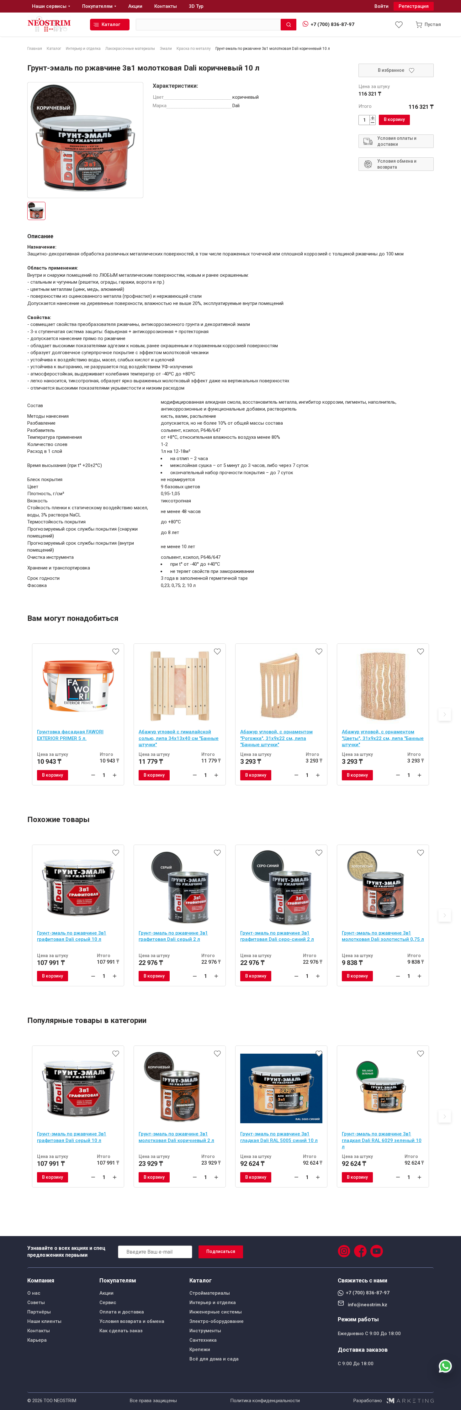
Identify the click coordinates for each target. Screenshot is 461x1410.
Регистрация (414, 6)
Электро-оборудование (216, 1321)
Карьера (37, 1340)
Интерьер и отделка (212, 1302)
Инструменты (205, 1331)
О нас (33, 1293)
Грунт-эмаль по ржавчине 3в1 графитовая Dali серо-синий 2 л (277, 936)
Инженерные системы (215, 1312)
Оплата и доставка (121, 1312)
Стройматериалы (209, 1293)
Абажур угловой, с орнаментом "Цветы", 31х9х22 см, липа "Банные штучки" (383, 738)
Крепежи (199, 1349)
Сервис (107, 1302)
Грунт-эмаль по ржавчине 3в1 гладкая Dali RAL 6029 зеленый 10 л (381, 1140)
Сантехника (203, 1340)
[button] (444, 714)
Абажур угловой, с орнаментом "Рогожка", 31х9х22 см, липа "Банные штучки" (276, 738)
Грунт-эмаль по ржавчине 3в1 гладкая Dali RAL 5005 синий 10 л (279, 1137)
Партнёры (39, 1312)
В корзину (394, 119)
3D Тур (196, 6)
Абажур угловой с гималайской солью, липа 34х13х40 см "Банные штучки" (179, 738)
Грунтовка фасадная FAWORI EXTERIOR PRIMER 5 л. (70, 735)
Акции (106, 1293)
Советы (36, 1302)
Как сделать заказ (121, 1331)
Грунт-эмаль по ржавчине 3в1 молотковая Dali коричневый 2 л (176, 1137)
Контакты (38, 1331)
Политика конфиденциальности (265, 1400)
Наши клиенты (44, 1321)
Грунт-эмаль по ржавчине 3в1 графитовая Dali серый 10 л (71, 936)
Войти (381, 6)
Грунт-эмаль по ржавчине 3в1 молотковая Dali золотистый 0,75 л (383, 936)
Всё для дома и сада (214, 1359)
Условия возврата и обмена (131, 1321)
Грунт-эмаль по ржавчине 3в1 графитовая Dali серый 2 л (173, 936)
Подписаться (220, 1251)
